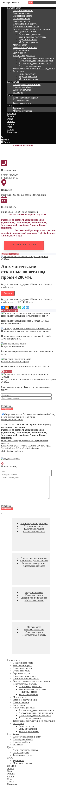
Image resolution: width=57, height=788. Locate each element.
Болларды (18, 92)
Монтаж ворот (20, 45)
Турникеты (18, 108)
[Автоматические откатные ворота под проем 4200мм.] (28, 259)
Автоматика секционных (34, 563)
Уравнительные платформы (32, 37)
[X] (11, 307)
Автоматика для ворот (24, 55)
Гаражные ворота (21, 21)
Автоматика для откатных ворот (35, 63)
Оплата (10, 116)
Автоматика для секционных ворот (36, 58)
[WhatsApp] (19, 307)
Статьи (10, 129)
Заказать (8, 293)
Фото (9, 126)
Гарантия (11, 113)
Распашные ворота (22, 13)
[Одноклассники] (7, 307)
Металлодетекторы (22, 111)
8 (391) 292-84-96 (9, 175)
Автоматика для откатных (34, 558)
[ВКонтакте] (3, 307)
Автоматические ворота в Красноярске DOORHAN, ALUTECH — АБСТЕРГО (23, 153)
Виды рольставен (27, 74)
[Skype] (23, 307)
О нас (10, 119)
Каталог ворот (14, 8)
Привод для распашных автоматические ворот (24, 316)
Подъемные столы (28, 39)
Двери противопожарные (25, 97)
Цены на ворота (21, 50)
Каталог (5, 254)
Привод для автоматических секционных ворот (25, 331)
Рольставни (18, 71)
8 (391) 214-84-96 (9, 178)
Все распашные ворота (12, 346)
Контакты (12, 132)
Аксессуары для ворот (30, 66)
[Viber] (15, 307)
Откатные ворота (21, 18)
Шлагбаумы (13, 82)
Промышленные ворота (25, 23)
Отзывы (11, 121)
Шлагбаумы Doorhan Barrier (26, 84)
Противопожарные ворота (26, 26)
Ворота (15, 254)
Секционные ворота (23, 10)
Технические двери (22, 103)
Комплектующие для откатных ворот (31, 29)
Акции (10, 124)
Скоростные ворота (22, 16)
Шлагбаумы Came (22, 90)
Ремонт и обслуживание (25, 47)
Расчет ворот (19, 53)
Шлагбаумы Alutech (23, 87)
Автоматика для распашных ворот (36, 60)
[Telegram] (27, 307)
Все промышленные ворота (15, 361)
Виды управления (28, 76)
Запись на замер (23, 244)
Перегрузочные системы (25, 31)
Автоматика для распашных (34, 560)
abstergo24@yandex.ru (12, 451)
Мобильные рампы (28, 42)
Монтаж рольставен (29, 79)
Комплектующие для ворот (34, 523)
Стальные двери (21, 100)
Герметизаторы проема (30, 34)
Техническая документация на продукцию (34, 68)
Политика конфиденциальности (18, 418)
